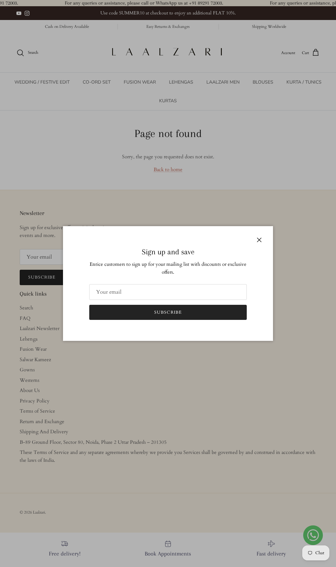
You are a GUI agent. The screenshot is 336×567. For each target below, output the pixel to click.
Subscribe (167, 312)
